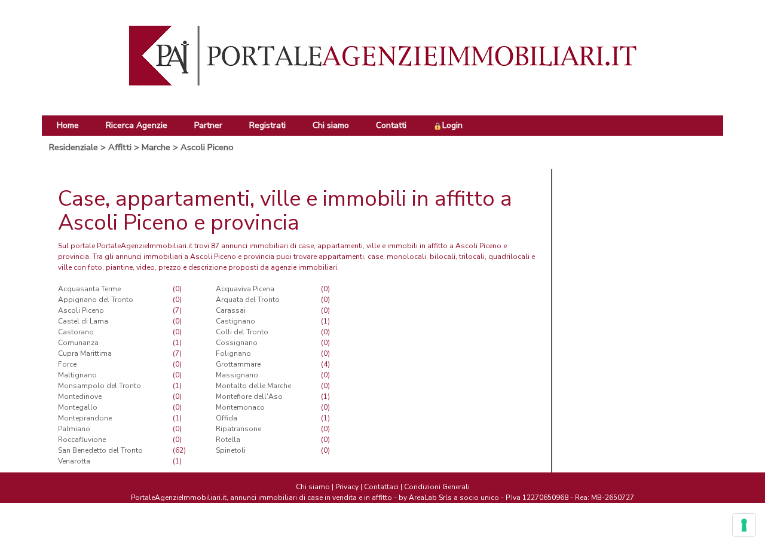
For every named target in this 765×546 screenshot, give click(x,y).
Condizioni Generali (437, 487)
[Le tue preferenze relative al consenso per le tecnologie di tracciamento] (744, 525)
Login (452, 125)
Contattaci (381, 487)
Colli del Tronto (242, 332)
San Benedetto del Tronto (100, 450)
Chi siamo (331, 125)
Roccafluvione (82, 439)
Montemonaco (240, 407)
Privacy (347, 487)
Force (67, 364)
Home (68, 125)
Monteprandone (85, 418)
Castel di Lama (83, 321)
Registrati (267, 125)
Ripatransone (238, 429)
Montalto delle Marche (253, 386)
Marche (156, 147)
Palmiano (74, 429)
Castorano (76, 332)
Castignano (235, 321)
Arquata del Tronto (248, 299)
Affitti (119, 147)
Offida (226, 418)
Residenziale (73, 147)
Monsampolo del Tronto (99, 386)
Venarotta (74, 461)
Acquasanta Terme (89, 289)
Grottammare (238, 364)
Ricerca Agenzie (136, 125)
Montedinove (80, 396)
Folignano (233, 353)
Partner (208, 125)
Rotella (228, 439)
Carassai (231, 310)
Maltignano (77, 375)
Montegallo (77, 407)
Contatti (391, 125)
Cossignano (237, 342)
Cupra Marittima (85, 353)
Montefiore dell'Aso (249, 396)
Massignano (237, 375)
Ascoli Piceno (207, 147)
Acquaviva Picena (245, 289)
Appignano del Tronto (95, 299)
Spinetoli (231, 450)
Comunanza (78, 342)
